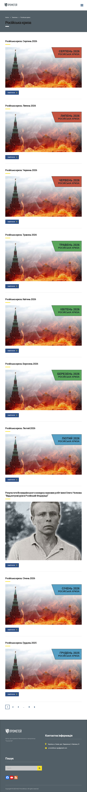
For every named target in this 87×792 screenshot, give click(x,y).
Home (7, 17)
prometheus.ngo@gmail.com (57, 748)
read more (11, 92)
